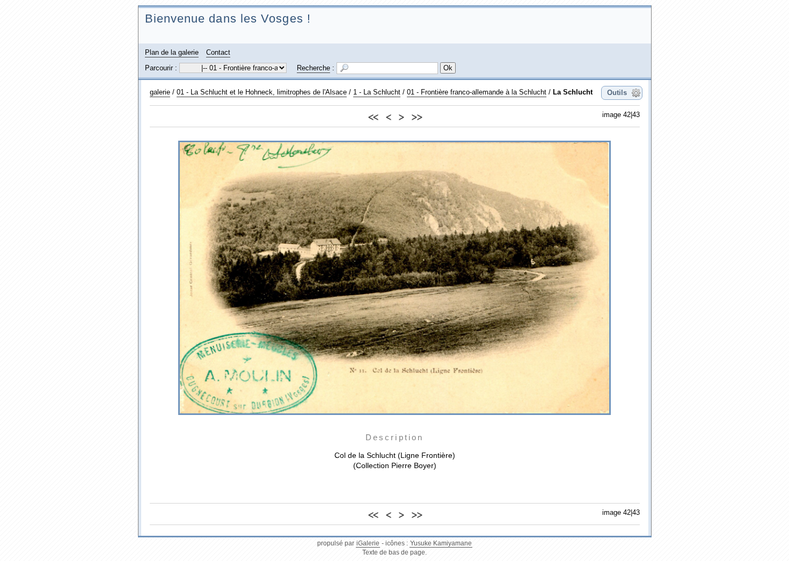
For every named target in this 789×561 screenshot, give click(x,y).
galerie (160, 92)
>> (416, 115)
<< (373, 115)
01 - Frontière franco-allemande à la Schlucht (476, 92)
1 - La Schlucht (376, 92)
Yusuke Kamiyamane (441, 543)
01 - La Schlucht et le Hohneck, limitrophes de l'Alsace (262, 92)
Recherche (313, 68)
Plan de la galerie (172, 52)
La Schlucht (573, 92)
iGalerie (367, 543)
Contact (218, 52)
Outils (617, 93)
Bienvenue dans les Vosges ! (228, 18)
